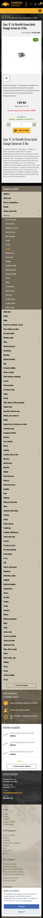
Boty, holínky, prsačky (11, 329)
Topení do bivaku (9, 640)
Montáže (6, 467)
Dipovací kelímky (9, 359)
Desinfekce (7, 350)
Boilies (6, 316)
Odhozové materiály (10, 502)
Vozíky (6, 671)
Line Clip (8, 244)
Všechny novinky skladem (21, 766)
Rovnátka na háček (11, 265)
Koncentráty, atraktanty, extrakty (15, 424)
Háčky (6, 394)
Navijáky (6, 489)
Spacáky (6, 597)
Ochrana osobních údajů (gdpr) (13, 874)
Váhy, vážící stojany (10, 649)
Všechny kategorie (21, 685)
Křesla (6, 445)
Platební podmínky (9, 864)
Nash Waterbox (9, 476)
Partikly (6, 515)
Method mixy (8, 463)
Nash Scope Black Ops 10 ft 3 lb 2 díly (22, 742)
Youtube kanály (8, 824)
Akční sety (7, 198)
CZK (26, 5)
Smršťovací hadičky (11, 274)
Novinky (6, 817)
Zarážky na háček (10, 303)
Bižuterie (7, 215)
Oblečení (6, 497)
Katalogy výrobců (9, 822)
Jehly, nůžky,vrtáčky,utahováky (14, 402)
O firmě (5, 814)
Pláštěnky (6, 840)
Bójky (5, 320)
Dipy (5, 363)
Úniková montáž (10, 291)
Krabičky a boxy (9, 428)
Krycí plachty (8, 441)
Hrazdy (6, 398)
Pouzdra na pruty (9, 545)
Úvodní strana (6, 16)
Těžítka (8, 282)
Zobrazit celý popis (9, 96)
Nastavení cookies (9, 880)
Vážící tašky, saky (10, 657)
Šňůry (5, 623)
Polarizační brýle (9, 536)
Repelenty (7, 571)
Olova (5, 506)
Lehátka (6, 450)
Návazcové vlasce (9, 484)
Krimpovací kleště (10, 433)
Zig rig (6, 679)
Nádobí (6, 471)
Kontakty (6, 819)
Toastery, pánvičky (10, 636)
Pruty (5, 558)
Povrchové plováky (10, 549)
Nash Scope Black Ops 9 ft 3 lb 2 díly (22, 733)
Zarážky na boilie (10, 299)
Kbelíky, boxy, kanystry (11, 415)
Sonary (6, 593)
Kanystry (6, 838)
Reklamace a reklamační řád (12, 869)
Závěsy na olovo (10, 307)
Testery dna (8, 632)
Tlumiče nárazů (10, 286)
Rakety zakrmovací (10, 567)
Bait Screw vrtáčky (11, 219)
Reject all (21, 912)
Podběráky (7, 528)
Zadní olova (9, 295)
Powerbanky (8, 554)
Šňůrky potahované (10, 619)
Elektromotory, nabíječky (12, 376)
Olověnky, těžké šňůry (11, 510)
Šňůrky (6, 614)
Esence (6, 381)
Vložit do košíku (23, 130)
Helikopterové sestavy (12, 228)
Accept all (21, 906)
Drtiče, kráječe (9, 372)
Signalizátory (8, 588)
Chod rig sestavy (10, 232)
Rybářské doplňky (10, 584)
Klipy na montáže (10, 236)
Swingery (7, 610)
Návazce (6, 480)
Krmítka (6, 437)
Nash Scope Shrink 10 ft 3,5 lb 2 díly (22, 751)
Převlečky (8, 261)
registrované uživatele (22, 111)
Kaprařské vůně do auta (12, 411)
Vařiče (6, 653)
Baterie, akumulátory (11, 202)
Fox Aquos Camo (9, 389)
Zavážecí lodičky (9, 675)
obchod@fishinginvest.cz (12, 793)
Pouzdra (6, 541)
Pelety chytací (8, 523)
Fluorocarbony (8, 385)
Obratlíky (8, 249)
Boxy (4, 848)
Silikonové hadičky (11, 270)
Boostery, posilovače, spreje (13, 324)
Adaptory (7, 193)
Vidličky (6, 662)
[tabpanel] (20, 745)
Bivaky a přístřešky (10, 211)
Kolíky (6, 420)
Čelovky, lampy (8, 337)
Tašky (5, 627)
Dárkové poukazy (9, 346)
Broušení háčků (9, 333)
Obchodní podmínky (10, 866)
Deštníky (7, 355)
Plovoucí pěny (9, 257)
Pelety (6, 519)
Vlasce (6, 666)
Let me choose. (26, 900)
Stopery (8, 278)
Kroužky (8, 240)
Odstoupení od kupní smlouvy (13, 872)
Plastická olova (10, 253)
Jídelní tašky (8, 407)
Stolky (6, 606)
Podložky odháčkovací (11, 532)
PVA (5, 562)
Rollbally (6, 580)
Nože (5, 493)
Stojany (6, 601)
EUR (26, 3)
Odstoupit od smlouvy (10, 878)
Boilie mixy (7, 311)
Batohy (6, 207)
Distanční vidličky (10, 368)
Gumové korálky (10, 223)
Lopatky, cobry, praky (11, 454)
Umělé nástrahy (9, 645)
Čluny (5, 342)
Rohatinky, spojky (10, 575)
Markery (6, 459)
